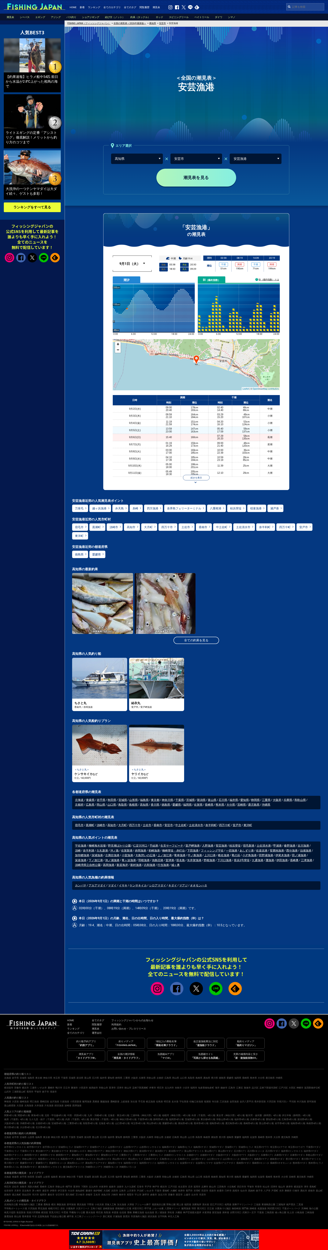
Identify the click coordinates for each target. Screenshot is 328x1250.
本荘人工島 (173, 1216)
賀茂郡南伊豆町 (312, 1087)
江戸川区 (283, 1087)
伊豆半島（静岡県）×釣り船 (296, 1115)
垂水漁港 (90, 1212)
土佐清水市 (243, 527)
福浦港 (207, 1101)
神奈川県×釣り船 (128, 1119)
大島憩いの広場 (145, 855)
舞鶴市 (288, 1190)
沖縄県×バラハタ (127, 1167)
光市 (281, 1190)
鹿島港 (46, 1204)
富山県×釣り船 (266, 1123)
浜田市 (114, 1190)
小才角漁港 (249, 855)
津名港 (170, 1212)
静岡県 (255, 800)
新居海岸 (122, 865)
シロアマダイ (157, 885)
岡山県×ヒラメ (135, 1159)
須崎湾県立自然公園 (88, 865)
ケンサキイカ (138, 885)
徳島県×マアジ (261, 1159)
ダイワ (218, 17)
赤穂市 (89, 1194)
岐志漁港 (150, 1101)
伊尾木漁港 (282, 855)
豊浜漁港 (81, 1204)
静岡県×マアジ (63, 1155)
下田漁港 (193, 850)
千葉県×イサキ (27, 1151)
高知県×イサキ (115, 1163)
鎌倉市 (224, 1087)
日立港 (210, 1208)
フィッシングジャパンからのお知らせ (132, 1020)
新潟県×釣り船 (304, 1119)
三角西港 (269, 1212)
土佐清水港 (264, 845)
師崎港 (253, 1208)
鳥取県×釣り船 (90, 1123)
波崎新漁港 (108, 1208)
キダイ (172, 885)
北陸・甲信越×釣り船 (55, 1115)
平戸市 (148, 1186)
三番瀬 (39, 1204)
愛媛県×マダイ (27, 1163)
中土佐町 (221, 527)
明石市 (160, 1087)
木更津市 (103, 1186)
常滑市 (258, 1186)
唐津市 (289, 1186)
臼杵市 (228, 1190)
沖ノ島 (114, 850)
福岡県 (187, 804)
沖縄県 (266, 804)
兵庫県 (288, 800)
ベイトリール (201, 17)
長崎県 (209, 804)
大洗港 (20, 1105)
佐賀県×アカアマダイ (224, 1163)
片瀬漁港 (117, 1216)
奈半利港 (88, 850)
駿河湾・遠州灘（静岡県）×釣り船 (263, 1115)
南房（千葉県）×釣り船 (16, 1119)
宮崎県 (241, 804)
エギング (40, 17)
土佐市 (185, 527)
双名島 (180, 860)
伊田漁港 (282, 860)
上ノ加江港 (165, 855)
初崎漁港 (154, 850)
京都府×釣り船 (43, 1123)
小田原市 (83, 1087)
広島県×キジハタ (168, 1159)
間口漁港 (34, 1101)
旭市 (217, 1087)
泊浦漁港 (305, 850)
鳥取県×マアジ (68, 1159)
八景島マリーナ (173, 1208)
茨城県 (190, 800)
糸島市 (178, 1087)
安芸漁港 (221, 845)
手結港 (154, 845)
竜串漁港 (179, 855)
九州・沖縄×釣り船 (97, 1115)
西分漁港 (292, 850)
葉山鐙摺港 (10, 1105)
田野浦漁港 (266, 855)
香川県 (155, 804)
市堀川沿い (282, 1101)
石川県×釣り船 (43, 1127)
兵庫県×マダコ (297, 1155)
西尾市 (236, 1190)
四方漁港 (152, 508)
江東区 (239, 1087)
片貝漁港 (32, 1208)
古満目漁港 (112, 855)
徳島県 (79, 554)
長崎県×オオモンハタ (281, 1163)
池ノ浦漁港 (112, 860)
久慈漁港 (64, 1101)
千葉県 (179, 800)
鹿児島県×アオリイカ (73, 1167)
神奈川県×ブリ (131, 1151)
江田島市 (221, 1186)
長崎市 (43, 1186)
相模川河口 (53, 1208)
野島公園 (171, 1204)
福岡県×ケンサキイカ (168, 1163)
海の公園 (313, 1208)
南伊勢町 (97, 1190)
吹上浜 (290, 1212)
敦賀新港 (21, 1212)
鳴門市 (68, 1186)
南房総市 (93, 1087)
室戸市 (303, 527)
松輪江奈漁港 (196, 1101)
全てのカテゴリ (112, 7)
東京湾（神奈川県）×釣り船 (230, 1115)
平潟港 (292, 1101)
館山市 (128, 1087)
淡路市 (120, 1186)
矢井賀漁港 (194, 860)
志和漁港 (149, 865)
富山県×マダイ (225, 1151)
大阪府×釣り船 (11, 1123)
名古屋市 (182, 1186)
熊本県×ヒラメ (315, 1163)
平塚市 (37, 1091)
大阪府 (277, 800)
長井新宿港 (260, 1101)
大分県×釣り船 (27, 1127)
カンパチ (80, 885)
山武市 (7, 1091)
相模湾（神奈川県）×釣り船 (176, 1115)
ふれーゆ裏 (158, 1208)
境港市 (53, 1091)
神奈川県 (167, 800)
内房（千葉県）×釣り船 (77, 1119)
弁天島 (119, 508)
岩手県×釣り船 (282, 1123)
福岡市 (193, 1087)
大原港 (15, 1101)
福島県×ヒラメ (185, 1147)
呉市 (190, 1186)
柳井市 (122, 1194)
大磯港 (178, 1212)
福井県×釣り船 (241, 1119)
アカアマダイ (97, 885)
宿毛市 (79, 527)
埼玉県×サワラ (261, 1147)
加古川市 (162, 1194)
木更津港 (206, 1212)
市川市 (35, 1194)
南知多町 (80, 1190)
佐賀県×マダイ (187, 1163)
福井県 (233, 800)
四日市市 (241, 1186)
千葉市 (158, 1190)
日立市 (66, 1087)
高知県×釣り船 (185, 1123)
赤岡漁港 (140, 850)
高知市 (131, 527)
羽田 (194, 1208)
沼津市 (120, 1087)
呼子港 (147, 1208)
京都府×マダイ (207, 1155)
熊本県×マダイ (300, 1163)
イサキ (123, 885)
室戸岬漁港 (192, 845)
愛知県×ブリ (78, 1155)
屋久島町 (70, 1194)
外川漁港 (301, 1101)
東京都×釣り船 (208, 1119)
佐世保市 (8, 1190)
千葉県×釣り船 (145, 1119)
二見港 (299, 1204)
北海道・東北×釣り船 (118, 1115)
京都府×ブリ (193, 1155)
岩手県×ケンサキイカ (15, 1147)
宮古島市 (26, 1190)
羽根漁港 (144, 860)
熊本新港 (26, 1216)
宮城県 (122, 800)
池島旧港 (157, 860)
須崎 (78, 850)
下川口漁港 (224, 860)
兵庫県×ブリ (267, 1155)
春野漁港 (289, 845)
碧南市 (311, 1190)
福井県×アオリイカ (14, 1155)
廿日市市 (60, 1194)
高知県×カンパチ (75, 1163)
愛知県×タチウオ (109, 1155)
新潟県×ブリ (161, 1151)
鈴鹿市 (220, 1190)
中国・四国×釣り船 (77, 1115)
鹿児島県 (253, 804)
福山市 (281, 1186)
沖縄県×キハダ (110, 1167)
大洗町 (106, 1190)
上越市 (187, 1194)
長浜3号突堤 (242, 860)
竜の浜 (236, 855)
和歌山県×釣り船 (224, 1119)
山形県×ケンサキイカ (150, 1147)
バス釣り (71, 17)
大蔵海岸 (70, 1208)
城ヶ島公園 (280, 1212)
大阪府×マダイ (223, 1155)
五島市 (122, 1190)
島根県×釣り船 (313, 1123)
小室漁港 (127, 855)
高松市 (303, 1190)
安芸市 (168, 825)
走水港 (175, 1101)
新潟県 (201, 800)
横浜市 (25, 1087)
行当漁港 (163, 865)
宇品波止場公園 (58, 1216)
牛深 (34, 1216)
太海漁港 (28, 1105)
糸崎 (135, 508)
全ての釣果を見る (196, 640)
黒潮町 (96, 527)
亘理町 (197, 1190)
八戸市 (267, 1190)
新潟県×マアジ (176, 1151)
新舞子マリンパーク (242, 1204)
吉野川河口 (235, 1212)
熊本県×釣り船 (201, 1123)
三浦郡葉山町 (19, 1091)
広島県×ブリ (184, 1159)
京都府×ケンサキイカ (175, 1155)
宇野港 (90, 1204)
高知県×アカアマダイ (96, 1163)
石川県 (223, 800)
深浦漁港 (97, 855)
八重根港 (215, 508)
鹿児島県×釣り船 (233, 1123)
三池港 (257, 1204)
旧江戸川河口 (217, 1204)
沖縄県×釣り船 (27, 1123)
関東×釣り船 (10, 1115)
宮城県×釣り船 (58, 1123)
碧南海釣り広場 (123, 1208)
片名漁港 (49, 1105)
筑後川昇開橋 (33, 1212)
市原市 (202, 1194)
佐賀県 (198, 804)
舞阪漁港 (61, 1204)
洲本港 (225, 1212)
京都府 (79, 804)
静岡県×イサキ (47, 1155)
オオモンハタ (198, 885)
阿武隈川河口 (274, 1208)
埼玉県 (56, 1078)
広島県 (90, 804)
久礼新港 (102, 850)
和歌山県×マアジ (12, 1159)
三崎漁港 (309, 1212)
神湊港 (7, 1101)
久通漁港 (257, 860)
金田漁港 (234, 1101)
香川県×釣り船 (11, 1127)
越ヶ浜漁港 (99, 508)
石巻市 (140, 1186)
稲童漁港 (256, 508)
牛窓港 (64, 1212)
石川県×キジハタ (255, 1151)
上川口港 (210, 855)
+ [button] (118, 344)
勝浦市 (74, 1087)
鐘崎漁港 (24, 1101)
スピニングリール (179, 17)
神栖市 (299, 1087)
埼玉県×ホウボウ (296, 1147)
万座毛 (79, 508)
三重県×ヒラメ (155, 1155)
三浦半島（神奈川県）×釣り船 (145, 1115)
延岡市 (197, 1186)
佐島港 (159, 1101)
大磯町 (173, 1190)
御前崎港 (236, 1208)
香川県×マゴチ (11, 1163)
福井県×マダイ (311, 1151)
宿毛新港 (248, 845)
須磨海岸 (196, 1204)
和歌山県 (300, 800)
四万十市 (167, 527)
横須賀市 (8, 1087)
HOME (73, 7)
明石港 (167, 1101)
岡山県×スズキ (104, 1159)
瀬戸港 (274, 508)
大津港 (130, 1204)
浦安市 (45, 1190)
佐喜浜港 (261, 850)
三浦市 (33, 1087)
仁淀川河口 (140, 845)
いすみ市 (42, 1087)
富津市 (112, 1087)
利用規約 (116, 1024)
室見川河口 (54, 1212)
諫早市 (145, 1194)
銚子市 (45, 1091)
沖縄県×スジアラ (93, 1167)
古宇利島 (162, 1216)
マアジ (183, 885)
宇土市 (138, 1194)
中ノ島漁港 (195, 855)
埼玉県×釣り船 (138, 1123)
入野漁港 (207, 845)
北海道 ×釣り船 (106, 1123)
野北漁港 (42, 1208)
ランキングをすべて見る (32, 207)
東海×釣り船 (37, 1115)
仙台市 (243, 1190)
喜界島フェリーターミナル (184, 508)
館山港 (17, 1216)
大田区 (292, 1087)
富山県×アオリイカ (194, 1151)
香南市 (203, 527)
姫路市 (112, 1186)
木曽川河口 (138, 1208)
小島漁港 (299, 1212)
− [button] (118, 349)
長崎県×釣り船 (250, 1123)
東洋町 (79, 536)
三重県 (266, 800)
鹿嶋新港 (114, 1101)
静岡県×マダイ (31, 1155)
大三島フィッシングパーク (88, 1216)
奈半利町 (264, 527)
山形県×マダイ (115, 1147)
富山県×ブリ (211, 1151)
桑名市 (51, 1194)
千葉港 (260, 1212)
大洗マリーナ (83, 1208)
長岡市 (30, 1091)
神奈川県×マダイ (114, 1151)
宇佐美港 (183, 1101)
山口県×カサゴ (214, 1159)
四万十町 (285, 527)
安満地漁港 (277, 850)
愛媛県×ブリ (42, 1163)
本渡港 (115, 1212)
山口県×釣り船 (122, 1123)
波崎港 (68, 1105)
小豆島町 (231, 1186)
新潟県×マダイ (146, 1151)
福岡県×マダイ (131, 1163)
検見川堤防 (10, 1212)
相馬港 (228, 1204)
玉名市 (96, 1194)
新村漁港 (136, 865)
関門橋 (245, 1208)
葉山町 (319, 1190)
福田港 (187, 1204)
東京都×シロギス (78, 1151)
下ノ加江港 (96, 860)
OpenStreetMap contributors (266, 388)
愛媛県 (96, 554)
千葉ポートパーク (291, 1208)
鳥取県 (122, 804)
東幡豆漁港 (138, 1212)
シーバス (25, 17)
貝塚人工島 (110, 1204)
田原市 (204, 1190)
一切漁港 (231, 850)
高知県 (144, 804)
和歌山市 (103, 1087)
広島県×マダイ (151, 1159)
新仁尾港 (107, 1216)
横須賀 (44, 1212)
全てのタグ (130, 7)
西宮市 (179, 1194)
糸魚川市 (105, 1194)
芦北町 (140, 1190)
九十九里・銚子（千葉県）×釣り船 (46, 1119)
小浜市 (186, 1087)
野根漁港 (209, 860)
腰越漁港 (104, 1101)
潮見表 (156, 7)
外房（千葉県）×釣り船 (203, 1115)
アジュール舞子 (143, 1204)
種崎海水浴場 (97, 845)
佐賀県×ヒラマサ (204, 1163)
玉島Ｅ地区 (96, 1208)
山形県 (133, 800)
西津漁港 (76, 1105)
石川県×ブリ (240, 1151)
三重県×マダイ (139, 1155)
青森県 (90, 800)
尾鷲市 (130, 1194)
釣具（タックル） (140, 17)
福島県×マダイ (169, 1147)
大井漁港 (38, 1105)
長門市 (189, 1190)
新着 (82, 7)
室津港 (170, 860)
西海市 (7, 1194)
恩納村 (251, 1190)
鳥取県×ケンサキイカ (49, 1159)
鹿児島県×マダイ (28, 1167)
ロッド (159, 17)
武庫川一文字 (249, 1212)
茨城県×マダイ (216, 1147)
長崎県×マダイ (243, 1163)
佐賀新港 (126, 850)
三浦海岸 (280, 1204)
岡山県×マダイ (119, 1159)
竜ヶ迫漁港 (129, 860)
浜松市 (15, 1186)
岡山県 (101, 804)
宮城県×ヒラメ (65, 1147)
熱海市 (247, 1087)
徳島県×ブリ (247, 1159)
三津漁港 (306, 860)
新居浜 (126, 1216)
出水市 (194, 1194)
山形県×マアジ (131, 1147)
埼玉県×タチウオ (278, 1147)
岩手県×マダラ (34, 1147)
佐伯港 (122, 1212)
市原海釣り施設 (139, 1216)
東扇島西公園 (268, 1204)
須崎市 (114, 527)
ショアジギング (90, 17)
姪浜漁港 (59, 1105)
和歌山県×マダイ (314, 1155)
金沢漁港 (54, 1101)
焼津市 (181, 1190)
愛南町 (165, 1190)
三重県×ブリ (125, 1155)
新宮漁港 (216, 1212)
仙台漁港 (149, 1212)
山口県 (111, 804)
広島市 (231, 1087)
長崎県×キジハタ (260, 1163)
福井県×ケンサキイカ (292, 1151)
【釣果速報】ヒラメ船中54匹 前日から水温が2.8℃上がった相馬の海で (32, 81)
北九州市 (169, 1087)
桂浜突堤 (235, 508)
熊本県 (220, 804)
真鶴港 (95, 1101)
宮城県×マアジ (81, 1147)
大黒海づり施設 (223, 1208)
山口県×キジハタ (231, 1159)
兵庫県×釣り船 (257, 1119)
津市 (306, 1186)
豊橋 (129, 1212)
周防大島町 (33, 1186)
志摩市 (204, 1186)
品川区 (255, 1087)
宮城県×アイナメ (98, 1147)
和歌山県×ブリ (29, 1159)
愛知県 (244, 800)
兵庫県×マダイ (281, 1155)
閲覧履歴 (144, 7)
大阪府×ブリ (253, 1155)
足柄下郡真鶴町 (140, 1087)
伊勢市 (53, 1190)
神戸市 (155, 1186)
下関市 (84, 1186)
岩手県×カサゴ (50, 1147)
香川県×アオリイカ (311, 1159)
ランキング (94, 7)
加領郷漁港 (82, 855)
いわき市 (149, 1190)
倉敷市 (153, 1194)
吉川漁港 (303, 845)
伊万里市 (62, 1190)
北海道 (79, 800)
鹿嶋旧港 (44, 1101)
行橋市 (296, 1190)
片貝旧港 (271, 1101)
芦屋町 (274, 1190)
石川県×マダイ (272, 1151)
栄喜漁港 (80, 860)
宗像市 (17, 1087)
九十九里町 (130, 1186)
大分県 (230, 804)
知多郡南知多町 (206, 1087)
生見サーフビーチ (171, 845)
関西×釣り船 (24, 1115)
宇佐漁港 (80, 845)
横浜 (53, 1204)
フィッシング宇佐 (212, 850)
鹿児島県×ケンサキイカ (50, 1167)
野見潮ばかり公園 (119, 845)
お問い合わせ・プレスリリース (128, 1028)
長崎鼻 (294, 860)
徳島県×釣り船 (217, 1123)
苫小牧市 (80, 1194)
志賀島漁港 (43, 1216)
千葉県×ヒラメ (11, 1151)
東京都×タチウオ (60, 1151)
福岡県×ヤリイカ (147, 1163)
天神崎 (304, 1208)
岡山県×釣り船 (154, 1123)
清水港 (205, 1204)
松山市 (266, 1186)
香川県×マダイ (293, 1159)
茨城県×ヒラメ (245, 1147)
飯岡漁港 (86, 1101)
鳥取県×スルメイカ (86, 1159)
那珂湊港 (311, 1101)
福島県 (144, 800)
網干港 (70, 1216)
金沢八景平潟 (246, 1101)
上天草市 (131, 1190)
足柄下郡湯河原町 (268, 1087)
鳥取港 (107, 1212)
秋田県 (112, 800)
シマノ (231, 17)
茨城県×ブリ (231, 1147)
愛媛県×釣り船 (169, 1123)
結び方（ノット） (115, 17)
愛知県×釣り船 (273, 1119)
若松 (62, 1208)
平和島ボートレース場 (15, 1208)
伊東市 (152, 1087)
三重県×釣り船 (74, 1123)
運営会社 (97, 1032)
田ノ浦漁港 (299, 855)
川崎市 (114, 1194)
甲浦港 (277, 845)
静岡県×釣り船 (160, 1119)
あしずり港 (247, 850)
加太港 (133, 1101)
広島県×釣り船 (289, 1119)
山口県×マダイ (198, 1159)
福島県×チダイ (200, 1147)
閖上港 (180, 1204)
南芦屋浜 (290, 1204)
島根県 (133, 804)
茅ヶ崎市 (36, 1190)
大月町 (148, 527)
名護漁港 (261, 1208)
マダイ (112, 885)
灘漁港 (270, 860)
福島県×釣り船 (298, 1123)
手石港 (141, 1101)
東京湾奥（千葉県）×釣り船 (104, 1119)
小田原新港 (75, 1101)
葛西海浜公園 (159, 1204)
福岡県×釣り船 (176, 1119)
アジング (56, 17)
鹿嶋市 (51, 1087)
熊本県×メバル (11, 1167)
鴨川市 (58, 1087)
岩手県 (101, 800)
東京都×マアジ (43, 1151)
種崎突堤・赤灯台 (173, 850)
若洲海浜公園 (11, 1204)
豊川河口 (201, 1208)
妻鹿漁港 (8, 1216)
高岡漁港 (108, 865)
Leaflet (246, 388)
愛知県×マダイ (92, 1155)
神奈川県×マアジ (96, 1151)
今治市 (71, 1190)
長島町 (312, 1186)
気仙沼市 (26, 1194)
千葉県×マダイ (313, 1147)
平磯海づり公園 (77, 1212)
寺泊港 (215, 1101)
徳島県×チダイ (277, 1159)
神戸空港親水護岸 (192, 1212)
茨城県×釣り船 (192, 1119)
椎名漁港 (223, 855)
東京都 (155, 800)
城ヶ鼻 (175, 865)
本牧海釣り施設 (27, 1204)
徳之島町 (16, 1194)
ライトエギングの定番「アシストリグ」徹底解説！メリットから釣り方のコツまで (31, 137)
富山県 (212, 800)
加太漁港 (121, 1204)
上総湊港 (124, 1101)
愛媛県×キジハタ (57, 1163)
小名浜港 (99, 1204)
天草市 (17, 1190)
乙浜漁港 (224, 1101)
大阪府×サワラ (239, 1155)
